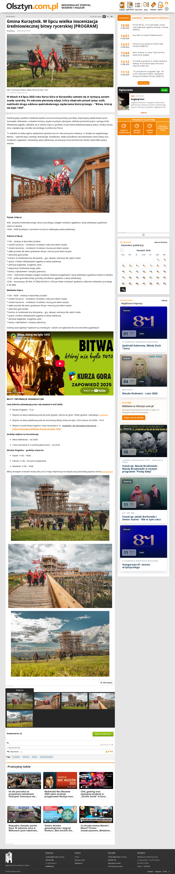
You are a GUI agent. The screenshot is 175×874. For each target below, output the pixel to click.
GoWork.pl (50, 866)
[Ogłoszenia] (129, 6)
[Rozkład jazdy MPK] (121, 6)
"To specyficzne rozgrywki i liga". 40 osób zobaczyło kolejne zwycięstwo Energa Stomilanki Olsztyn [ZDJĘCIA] (148, 73)
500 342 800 (50, 860)
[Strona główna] (48, 7)
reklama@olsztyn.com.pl (117, 857)
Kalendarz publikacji (132, 245)
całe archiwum (160, 242)
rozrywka (16, 757)
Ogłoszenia (126, 90)
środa (150, 131)
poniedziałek (124, 131)
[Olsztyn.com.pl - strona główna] (8, 857)
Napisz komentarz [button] (103, 734)
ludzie (34, 757)
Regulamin (79, 863)
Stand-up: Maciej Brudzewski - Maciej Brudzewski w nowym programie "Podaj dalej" (140, 468)
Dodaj (164, 90)
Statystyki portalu (114, 863)
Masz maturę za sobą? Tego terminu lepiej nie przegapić (149, 53)
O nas (77, 857)
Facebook (150, 871)
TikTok (165, 871)
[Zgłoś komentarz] (21, 751)
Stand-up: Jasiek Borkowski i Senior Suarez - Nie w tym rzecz (141, 518)
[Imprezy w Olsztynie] (152, 6)
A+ (112, 16)
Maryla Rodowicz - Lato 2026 (139, 393)
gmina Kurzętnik (46, 757)
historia (26, 757)
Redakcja (11, 31)
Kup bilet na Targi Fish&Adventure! (147, 35)
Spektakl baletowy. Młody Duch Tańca (141, 347)
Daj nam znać (79, 860)
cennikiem (103, 415)
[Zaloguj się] (166, 4)
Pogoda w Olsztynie (143, 119)
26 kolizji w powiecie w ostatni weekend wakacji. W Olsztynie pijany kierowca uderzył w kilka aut (150, 63)
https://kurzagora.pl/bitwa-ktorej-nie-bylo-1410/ (36, 429)
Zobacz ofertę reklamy (134, 417)
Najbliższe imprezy (131, 303)
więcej (143, 112)
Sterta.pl (140, 857)
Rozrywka (10, 16)
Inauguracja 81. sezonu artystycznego (136, 566)
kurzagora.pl (107, 471)
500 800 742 (112, 860)
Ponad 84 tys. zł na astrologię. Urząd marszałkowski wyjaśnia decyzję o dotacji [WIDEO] (150, 27)
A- (104, 16)
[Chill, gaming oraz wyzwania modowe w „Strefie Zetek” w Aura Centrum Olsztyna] (96, 780)
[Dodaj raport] (160, 6)
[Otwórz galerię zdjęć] (60, 61)
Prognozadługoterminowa (163, 128)
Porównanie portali (115, 866)
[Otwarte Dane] (145, 6)
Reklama (111, 853)
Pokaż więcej (143, 83)
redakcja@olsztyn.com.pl (55, 857)
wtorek (137, 131)
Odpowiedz (14, 751)
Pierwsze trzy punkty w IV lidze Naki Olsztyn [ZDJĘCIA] (148, 45)
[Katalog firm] (138, 6)
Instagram (158, 871)
